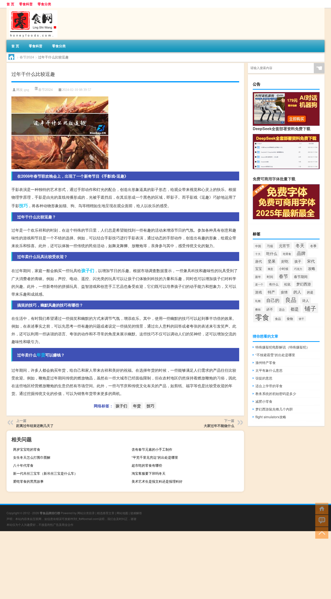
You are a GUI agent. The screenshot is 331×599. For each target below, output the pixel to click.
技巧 (23, 205)
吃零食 (287, 254)
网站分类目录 (86, 513)
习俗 (270, 246)
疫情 (284, 292)
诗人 (305, 300)
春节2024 (27, 57)
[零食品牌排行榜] (32, 9)
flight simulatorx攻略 (270, 416)
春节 (283, 276)
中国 (258, 246)
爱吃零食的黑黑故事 (28, 481)
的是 (310, 292)
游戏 (258, 292)
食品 (278, 319)
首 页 (10, 3)
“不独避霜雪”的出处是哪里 (275, 354)
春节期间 (300, 276)
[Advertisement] (145, 565)
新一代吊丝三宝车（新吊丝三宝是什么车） (45, 473)
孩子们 (87, 270)
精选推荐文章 (105, 513)
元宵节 (284, 245)
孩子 (297, 261)
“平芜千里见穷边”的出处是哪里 (155, 457)
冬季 (313, 246)
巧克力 (298, 269)
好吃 (285, 261)
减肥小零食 (263, 401)
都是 (295, 309)
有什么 (273, 284)
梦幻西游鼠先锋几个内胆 (274, 409)
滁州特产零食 (265, 362)
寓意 (270, 269)
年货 (41, 355)
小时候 (283, 268)
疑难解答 (136, 513)
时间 (270, 276)
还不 (269, 309)
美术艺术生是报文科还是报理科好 (157, 481)
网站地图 (122, 513)
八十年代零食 (23, 465)
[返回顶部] (320, 532)
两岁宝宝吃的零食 (26, 449)
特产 (271, 291)
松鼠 (287, 284)
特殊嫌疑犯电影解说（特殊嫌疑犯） (282, 347)
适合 (282, 309)
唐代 (258, 261)
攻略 (311, 268)
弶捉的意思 (263, 378)
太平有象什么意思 (269, 370)
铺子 (310, 308)
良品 (290, 299)
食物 (290, 318)
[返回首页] (320, 508)
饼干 (301, 319)
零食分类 (44, 3)
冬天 (300, 245)
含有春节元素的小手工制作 (152, 449)
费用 (257, 309)
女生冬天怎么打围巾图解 (31, 457)
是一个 (259, 284)
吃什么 (271, 253)
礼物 (257, 301)
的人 (297, 292)
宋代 (311, 261)
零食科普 (26, 3)
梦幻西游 (303, 283)
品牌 (301, 253)
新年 (258, 277)
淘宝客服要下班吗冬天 (149, 473)
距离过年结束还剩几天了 (35, 425)
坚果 (272, 261)
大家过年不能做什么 (219, 425)
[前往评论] (320, 520)
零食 (262, 317)
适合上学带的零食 (269, 385)
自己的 (272, 300)
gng (26, 90)
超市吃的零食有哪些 (147, 465)
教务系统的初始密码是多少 (275, 393)
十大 (257, 254)
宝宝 (258, 268)
